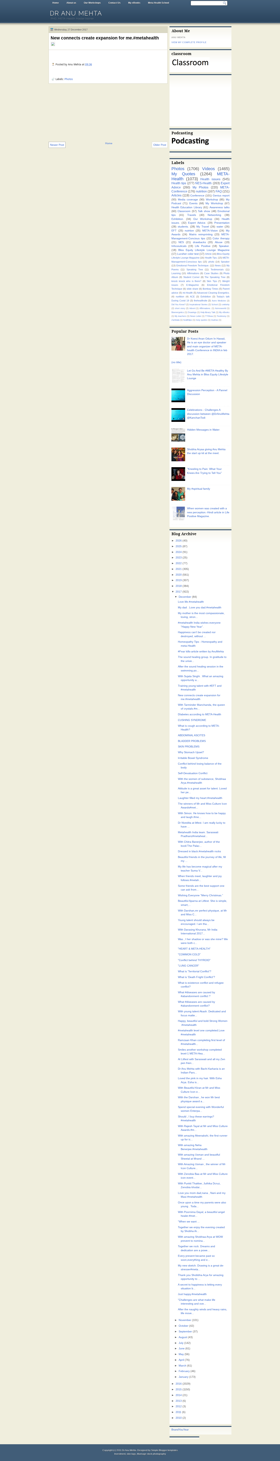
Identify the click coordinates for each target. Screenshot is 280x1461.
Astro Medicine (219, 301)
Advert (192, 308)
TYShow (209, 316)
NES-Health (203, 183)
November (185, 1320)
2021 (179, 569)
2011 (178, 1412)
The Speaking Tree (215, 277)
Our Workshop (202, 219)
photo (211, 261)
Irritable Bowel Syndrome (193, 758)
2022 (179, 563)
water (220, 226)
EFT (174, 230)
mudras (214, 320)
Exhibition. (177, 219)
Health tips (178, 183)
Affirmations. (205, 308)
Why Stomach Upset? (191, 752)
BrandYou (177, 1429)
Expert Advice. (197, 222)
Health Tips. (211, 257)
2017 (179, 591)
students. (183, 226)
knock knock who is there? (186, 281)
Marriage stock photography (151, 1454)
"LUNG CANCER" (188, 965)
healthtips (187, 320)
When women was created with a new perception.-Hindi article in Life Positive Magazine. (208, 512)
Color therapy (221, 238)
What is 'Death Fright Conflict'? (196, 977)
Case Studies (211, 273)
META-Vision (210, 230)
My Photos (200, 187)
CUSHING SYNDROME (192, 720)
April (181, 1359)
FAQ (219, 191)
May (181, 1354)
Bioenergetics (177, 312)
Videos (208, 168)
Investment (120, 1454)
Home (55, 3)
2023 (179, 557)
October (183, 1325)
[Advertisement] (108, 112)
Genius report (221, 195)
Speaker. (224, 246)
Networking (214, 215)
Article (208, 254)
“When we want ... (189, 1221)
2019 (179, 580)
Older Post (159, 144)
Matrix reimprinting (201, 234)
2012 (179, 1406)
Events (193, 203)
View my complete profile (188, 42)
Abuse (218, 242)
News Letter (195, 316)
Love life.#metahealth (191, 601)
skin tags (131, 1454)
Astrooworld (220, 308)
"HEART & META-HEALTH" (194, 948)
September (185, 1331)
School (214, 304)
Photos (68, 79)
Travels (191, 215)
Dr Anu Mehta (76, 13)
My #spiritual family (198, 488)
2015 (179, 1389)
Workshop (212, 199)
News (218, 265)
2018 (179, 586)
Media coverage (188, 199)
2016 (179, 1383)
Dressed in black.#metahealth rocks (199, 851)
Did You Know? (178, 304)
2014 (179, 1395)
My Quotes (183, 173)
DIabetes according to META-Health (199, 714)
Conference (197, 195)
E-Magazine (192, 285)
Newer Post (57, 144)
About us (71, 3)
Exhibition (206, 296)
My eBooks (134, 3)
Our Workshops (92, 3)
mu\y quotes (201, 320)
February (184, 1371)
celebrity (226, 304)
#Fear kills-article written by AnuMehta (201, 651)
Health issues (210, 179)
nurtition (180, 296)
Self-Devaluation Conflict (192, 773)
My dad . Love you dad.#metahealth (199, 607)
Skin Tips (212, 281)
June (182, 1348)
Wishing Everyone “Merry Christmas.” (200, 895)
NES (181, 242)
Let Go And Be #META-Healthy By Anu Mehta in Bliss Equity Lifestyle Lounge (207, 374)
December (185, 596)
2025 (179, 546)
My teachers (180, 316)
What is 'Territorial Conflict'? (194, 971)
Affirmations (193, 273)
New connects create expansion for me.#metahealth (105, 37)
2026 (179, 540)
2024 (179, 552)
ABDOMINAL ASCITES (191, 735)
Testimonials (217, 269)
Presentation (222, 222)
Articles (176, 195)
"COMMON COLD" (189, 954)
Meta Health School (158, 3)
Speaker (225, 261)
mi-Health (188, 293)
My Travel (202, 226)
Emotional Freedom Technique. (192, 265)
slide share (192, 289)
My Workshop (214, 203)
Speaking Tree (194, 269)
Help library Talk (207, 312)
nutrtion (189, 230)
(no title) (176, 362)
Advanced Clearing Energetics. (213, 293)
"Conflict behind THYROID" (194, 960)
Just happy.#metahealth (192, 1294)
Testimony (221, 316)
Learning (176, 273)
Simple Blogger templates (164, 1450)
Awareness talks (220, 207)
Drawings (192, 312)
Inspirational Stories (198, 304)
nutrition (201, 191)
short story (180, 308)
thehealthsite (200, 300)
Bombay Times (210, 289)
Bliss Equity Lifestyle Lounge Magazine (204, 250)
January (183, 1376)
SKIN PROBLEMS (188, 746)
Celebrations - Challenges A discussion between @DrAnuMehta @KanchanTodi (208, 414)
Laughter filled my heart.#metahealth (200, 798)
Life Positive (202, 246)
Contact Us (114, 3)
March (182, 1365)
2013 (179, 1400)
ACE (192, 296)
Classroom (184, 211)
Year (186, 1429)
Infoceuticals (178, 246)
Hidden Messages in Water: (203, 429)
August (183, 1337)
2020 (179, 574)
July (181, 1343)
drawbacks (199, 242)
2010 (179, 1417)
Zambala (175, 320)
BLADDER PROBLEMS (192, 741)
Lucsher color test (188, 253)
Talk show (204, 211)
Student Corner (191, 277)
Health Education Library (186, 207)
